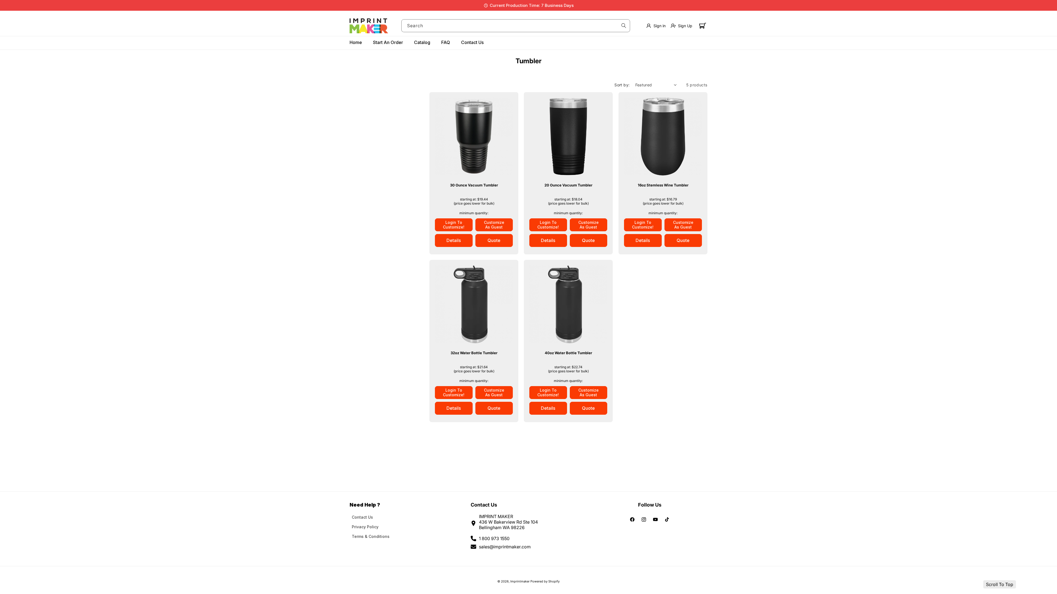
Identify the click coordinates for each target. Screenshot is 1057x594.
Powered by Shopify (545, 581)
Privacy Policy (365, 526)
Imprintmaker (520, 581)
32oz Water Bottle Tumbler (474, 353)
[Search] (624, 26)
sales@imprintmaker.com (505, 546)
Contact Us (362, 517)
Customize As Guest (494, 224)
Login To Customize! (453, 224)
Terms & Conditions (370, 536)
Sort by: (622, 84)
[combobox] (516, 26)
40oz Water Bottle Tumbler (568, 353)
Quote (493, 240)
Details (453, 240)
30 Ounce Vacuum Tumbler (474, 185)
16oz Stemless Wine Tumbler (663, 185)
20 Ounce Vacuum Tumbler (568, 185)
